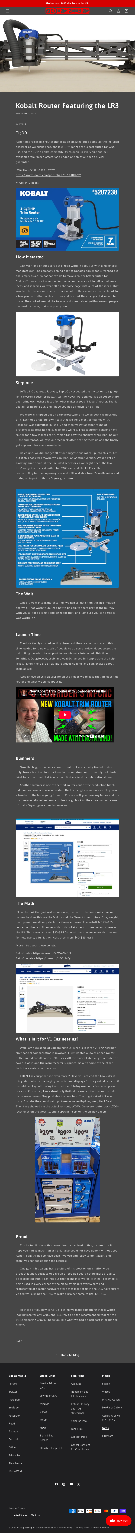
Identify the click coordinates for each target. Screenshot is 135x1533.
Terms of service (101, 1527)
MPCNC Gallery (111, 1399)
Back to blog (70, 1355)
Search (106, 1383)
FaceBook (14, 1415)
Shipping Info (79, 1420)
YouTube (13, 1407)
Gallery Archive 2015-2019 (111, 1417)
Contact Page (79, 1436)
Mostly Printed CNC (48, 1385)
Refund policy (65, 1527)
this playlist (48, 676)
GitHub (13, 1447)
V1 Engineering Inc (26, 1527)
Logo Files (77, 1428)
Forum (43, 1419)
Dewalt (78, 917)
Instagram (14, 1399)
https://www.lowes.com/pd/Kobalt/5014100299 (48, 174)
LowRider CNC (48, 1395)
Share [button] (22, 123)
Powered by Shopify (46, 1527)
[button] (7, 11)
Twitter (13, 1391)
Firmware (107, 1435)
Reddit (13, 1423)
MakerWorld (16, 1471)
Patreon (13, 1431)
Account (76, 1383)
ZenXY (44, 1411)
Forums (13, 1383)
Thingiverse (15, 1463)
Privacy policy (83, 1527)
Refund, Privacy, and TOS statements (80, 1408)
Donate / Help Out (51, 1448)
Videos (106, 1391)
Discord (13, 1439)
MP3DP (44, 1403)
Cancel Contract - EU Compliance (81, 1447)
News (43, 1427)
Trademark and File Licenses (79, 1394)
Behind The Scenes (46, 1437)
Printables (14, 1455)
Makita (57, 917)
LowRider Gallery (112, 1407)
